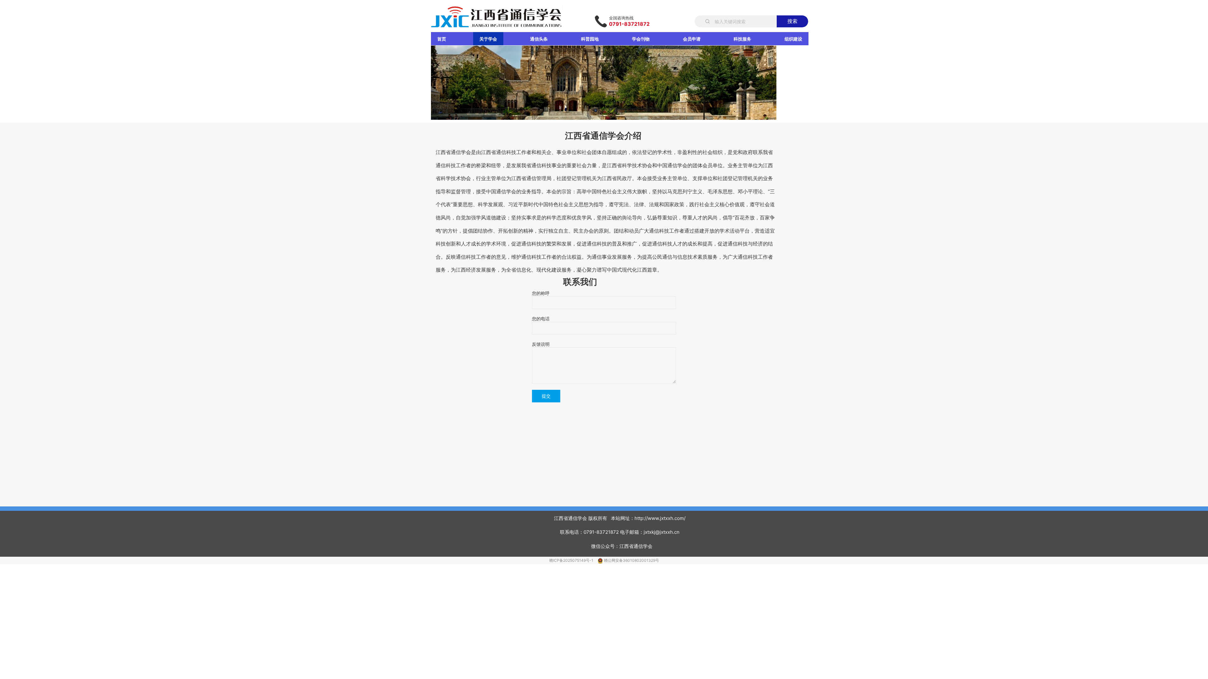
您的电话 (541, 318)
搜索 (792, 21)
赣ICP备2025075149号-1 (571, 560)
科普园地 (590, 38)
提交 (546, 396)
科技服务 (742, 38)
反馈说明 (541, 344)
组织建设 (793, 38)
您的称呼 (541, 293)
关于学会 (488, 38)
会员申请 (692, 38)
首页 (441, 38)
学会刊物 (641, 38)
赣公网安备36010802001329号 (631, 560)
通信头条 (539, 38)
